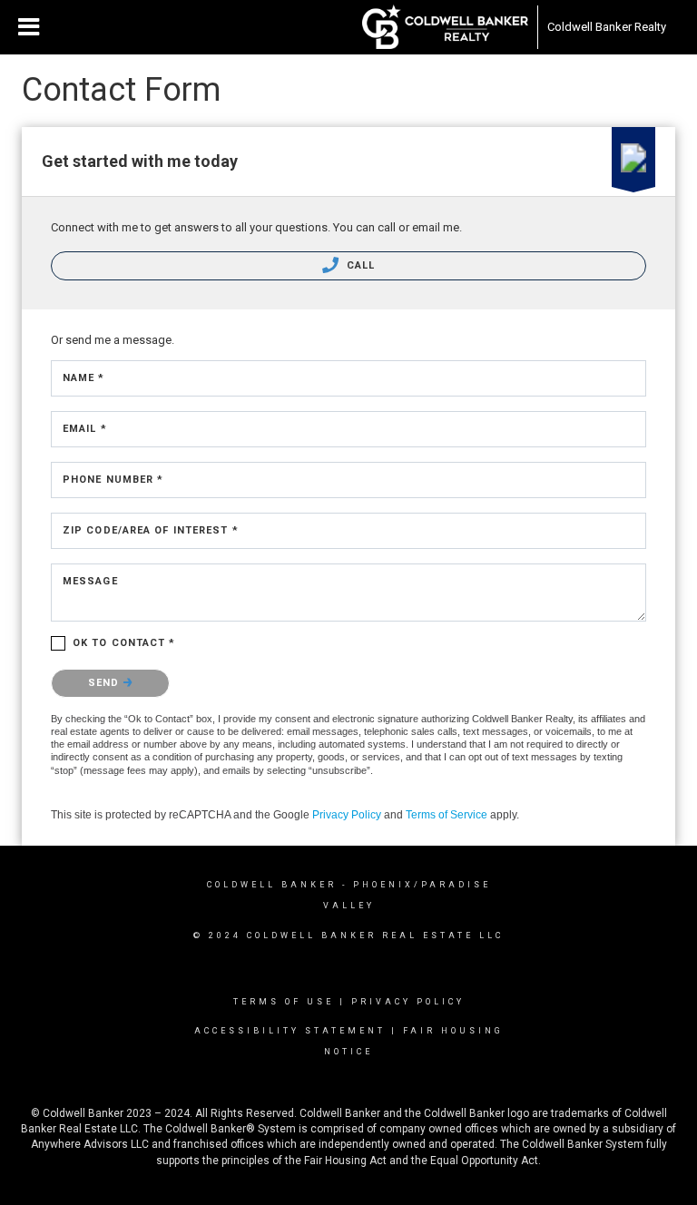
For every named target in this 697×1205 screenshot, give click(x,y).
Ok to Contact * (124, 643)
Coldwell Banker (272, 884)
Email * (85, 429)
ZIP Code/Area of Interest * (151, 530)
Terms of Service (446, 814)
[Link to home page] (445, 27)
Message (90, 581)
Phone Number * (113, 479)
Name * (84, 378)
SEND (105, 683)
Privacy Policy (346, 814)
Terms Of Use (283, 1001)
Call (359, 265)
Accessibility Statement (290, 1030)
